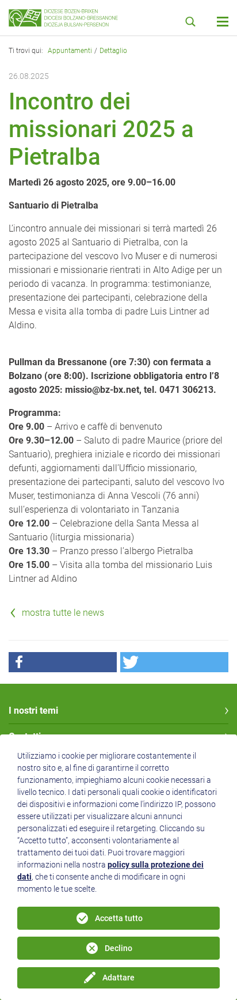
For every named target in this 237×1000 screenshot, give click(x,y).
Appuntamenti (70, 51)
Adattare (118, 977)
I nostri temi (33, 710)
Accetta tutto (119, 918)
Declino (118, 948)
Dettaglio (113, 51)
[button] (63, 662)
